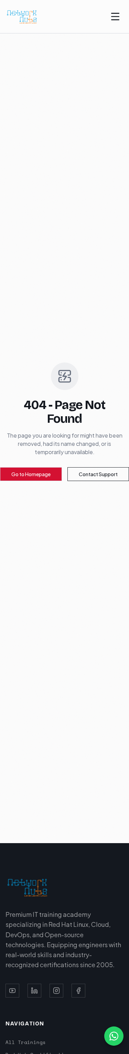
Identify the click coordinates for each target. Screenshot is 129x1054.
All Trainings (26, 1042)
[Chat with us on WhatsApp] (113, 1036)
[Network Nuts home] (22, 16)
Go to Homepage (31, 474)
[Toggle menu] (115, 16)
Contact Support (98, 474)
